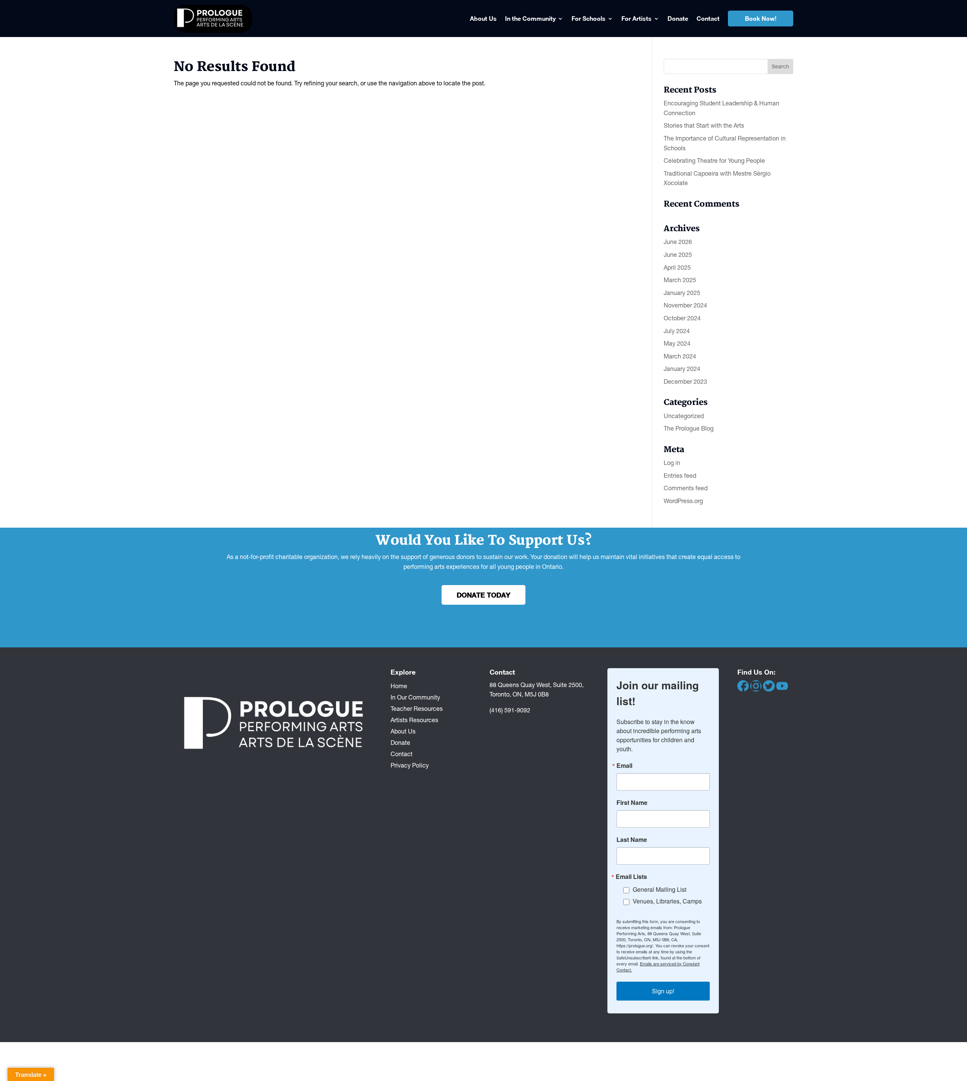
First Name (631, 803)
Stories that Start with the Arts (704, 125)
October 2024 (682, 318)
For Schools (589, 18)
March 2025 (680, 279)
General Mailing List (659, 889)
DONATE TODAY (483, 595)
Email (624, 766)
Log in (672, 462)
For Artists (636, 18)
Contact (708, 18)
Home (399, 686)
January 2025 (682, 292)
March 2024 (680, 356)
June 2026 (678, 241)
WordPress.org (683, 500)
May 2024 (677, 343)
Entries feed (680, 475)
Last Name (631, 840)
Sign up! (663, 991)
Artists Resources (414, 720)
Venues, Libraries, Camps (667, 901)
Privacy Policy (410, 765)
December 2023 (685, 381)
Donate (677, 18)
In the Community (530, 18)
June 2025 (678, 254)
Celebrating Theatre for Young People (714, 160)
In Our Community (415, 697)
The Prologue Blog (689, 428)
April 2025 (677, 267)
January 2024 (682, 368)
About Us (483, 18)
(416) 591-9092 (510, 710)
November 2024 (685, 305)
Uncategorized (684, 415)
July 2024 (677, 330)
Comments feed (685, 488)
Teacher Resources (417, 708)
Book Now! (760, 18)
